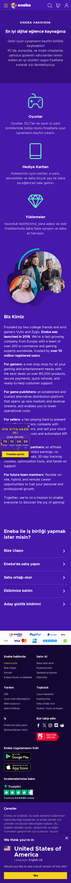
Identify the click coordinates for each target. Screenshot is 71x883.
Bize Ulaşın (13, 551)
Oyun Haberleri (45, 694)
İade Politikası (12, 708)
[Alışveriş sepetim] (58, 5)
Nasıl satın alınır (45, 663)
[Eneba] (21, 5)
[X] (44, 725)
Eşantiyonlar (43, 699)
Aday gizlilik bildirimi (22, 604)
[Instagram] (50, 725)
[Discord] (56, 725)
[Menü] (5, 5)
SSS (6, 694)
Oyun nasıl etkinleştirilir (17, 699)
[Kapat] (66, 838)
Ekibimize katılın (18, 591)
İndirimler (41, 677)
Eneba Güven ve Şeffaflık (18, 677)
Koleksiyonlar (44, 668)
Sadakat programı (46, 673)
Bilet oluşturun (12, 703)
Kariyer (8, 673)
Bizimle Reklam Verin (16, 730)
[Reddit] (62, 725)
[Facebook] (38, 725)
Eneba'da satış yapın (22, 564)
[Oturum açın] (66, 5)
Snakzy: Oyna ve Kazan (49, 708)
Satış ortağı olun (18, 577)
